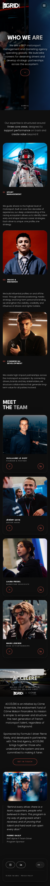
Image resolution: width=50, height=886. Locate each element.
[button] (25, 444)
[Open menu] (44, 5)
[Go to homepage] (11, 5)
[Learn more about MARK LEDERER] (9, 651)
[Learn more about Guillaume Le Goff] (9, 466)
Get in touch (25, 761)
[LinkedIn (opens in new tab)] (21, 864)
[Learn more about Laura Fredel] (9, 590)
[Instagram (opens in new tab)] (10, 864)
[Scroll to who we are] (25, 72)
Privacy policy (27, 876)
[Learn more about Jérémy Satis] (9, 528)
